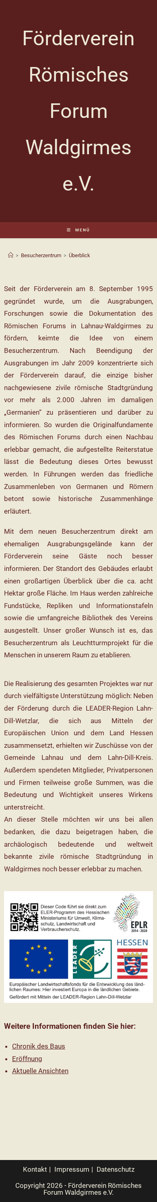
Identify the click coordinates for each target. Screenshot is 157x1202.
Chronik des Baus (38, 1046)
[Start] (10, 255)
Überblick (79, 255)
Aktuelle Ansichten (40, 1071)
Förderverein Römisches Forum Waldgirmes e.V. (78, 111)
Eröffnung (27, 1059)
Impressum (71, 1169)
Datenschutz (115, 1169)
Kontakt (35, 1169)
